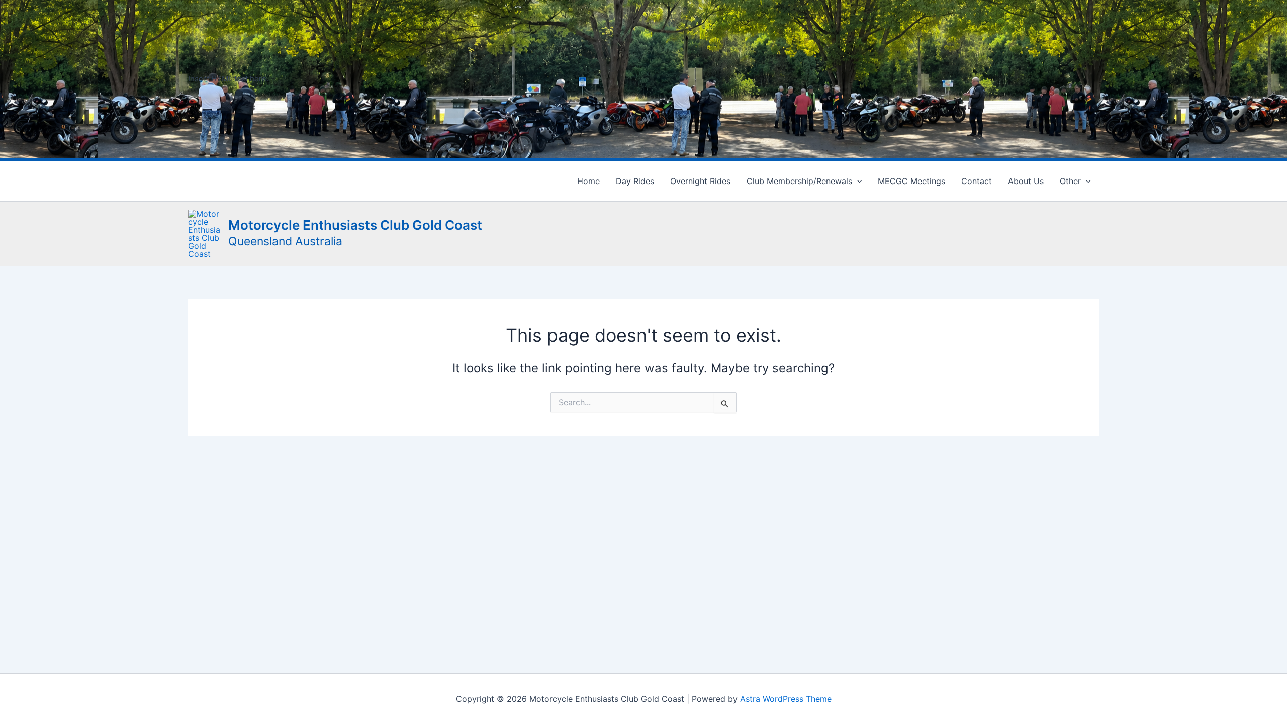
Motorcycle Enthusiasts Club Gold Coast (355, 225)
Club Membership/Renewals (799, 181)
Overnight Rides (700, 181)
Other (1070, 181)
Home (588, 181)
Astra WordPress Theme (786, 699)
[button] (857, 181)
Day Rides (635, 181)
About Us (1026, 181)
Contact (976, 181)
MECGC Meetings (911, 181)
